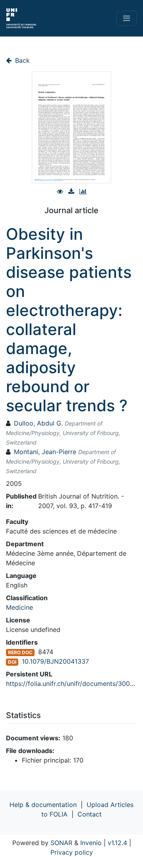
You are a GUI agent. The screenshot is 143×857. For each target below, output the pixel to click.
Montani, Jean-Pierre (45, 452)
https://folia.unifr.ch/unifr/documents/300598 (74, 684)
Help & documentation (43, 805)
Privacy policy (71, 852)
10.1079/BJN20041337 (55, 661)
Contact (89, 814)
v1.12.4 (117, 843)
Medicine (19, 607)
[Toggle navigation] (126, 18)
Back (21, 60)
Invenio (91, 843)
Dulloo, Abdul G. (38, 423)
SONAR (61, 843)
